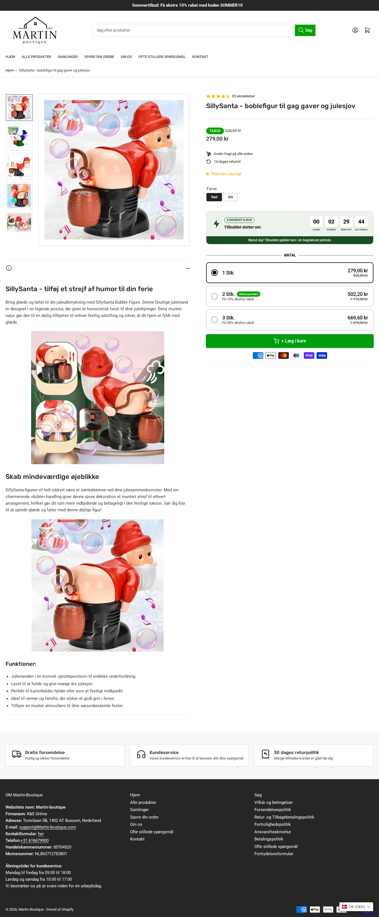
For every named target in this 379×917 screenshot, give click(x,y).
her (41, 833)
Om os (126, 57)
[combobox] (204, 30)
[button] (290, 272)
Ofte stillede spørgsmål (162, 57)
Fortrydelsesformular (273, 853)
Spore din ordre (99, 57)
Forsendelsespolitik (272, 809)
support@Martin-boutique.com (47, 827)
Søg (258, 794)
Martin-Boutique (31, 909)
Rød (214, 197)
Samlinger (68, 57)
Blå (230, 197)
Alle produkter (36, 57)
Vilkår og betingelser (273, 802)
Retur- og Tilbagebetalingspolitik (284, 817)
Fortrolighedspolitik (272, 824)
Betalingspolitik (268, 839)
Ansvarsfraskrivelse (272, 831)
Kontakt (200, 57)
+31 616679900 (35, 840)
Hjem (10, 57)
